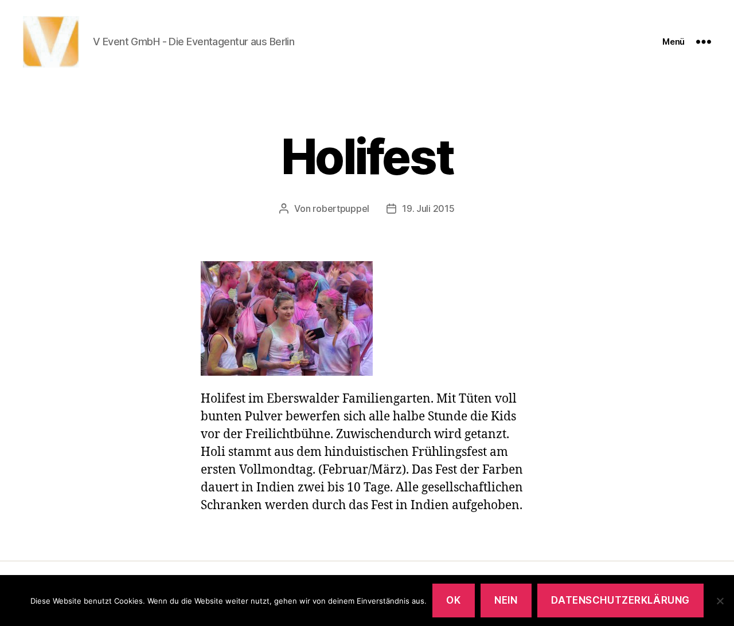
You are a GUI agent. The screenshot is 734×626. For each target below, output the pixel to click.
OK (453, 600)
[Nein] (719, 601)
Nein (505, 600)
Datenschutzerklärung (620, 600)
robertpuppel (341, 208)
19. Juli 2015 (428, 208)
